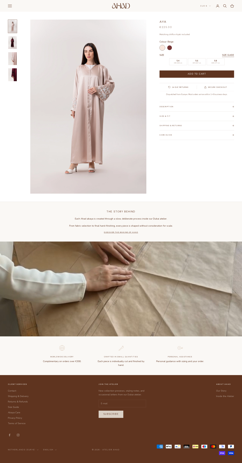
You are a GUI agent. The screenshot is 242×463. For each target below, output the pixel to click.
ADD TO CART (197, 73)
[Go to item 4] (12, 75)
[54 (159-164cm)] (178, 61)
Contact (12, 390)
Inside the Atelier (225, 396)
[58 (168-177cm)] (216, 61)
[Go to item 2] (12, 42)
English (48, 450)
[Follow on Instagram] (18, 435)
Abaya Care (14, 412)
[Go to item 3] (12, 58)
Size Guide (13, 407)
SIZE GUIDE (228, 55)
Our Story (221, 390)
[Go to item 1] (12, 26)
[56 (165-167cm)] (197, 61)
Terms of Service (17, 423)
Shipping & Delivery (18, 396)
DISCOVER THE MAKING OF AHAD (121, 232)
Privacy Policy (15, 418)
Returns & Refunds (18, 401)
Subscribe (111, 414)
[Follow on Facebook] (9, 435)
